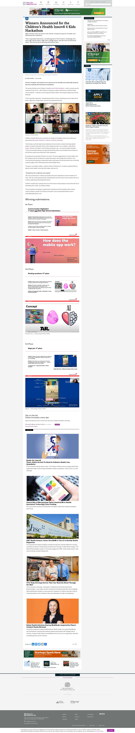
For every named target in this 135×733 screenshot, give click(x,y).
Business (41, 4)
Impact (63, 4)
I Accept (111, 730)
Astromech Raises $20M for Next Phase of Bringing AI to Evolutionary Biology (97, 32)
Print (76, 644)
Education (56, 4)
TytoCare (47, 140)
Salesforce (42, 140)
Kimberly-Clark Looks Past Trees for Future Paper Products (97, 29)
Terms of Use (92, 725)
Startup (78, 4)
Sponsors (97, 2)
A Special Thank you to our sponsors (67, 674)
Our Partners (90, 716)
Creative (48, 4)
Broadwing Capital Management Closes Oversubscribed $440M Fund (96, 36)
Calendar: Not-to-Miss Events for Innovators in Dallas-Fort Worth (97, 21)
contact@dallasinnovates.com (30, 721)
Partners (103, 2)
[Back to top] (129, 723)
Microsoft (35, 140)
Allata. (61, 140)
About (92, 2)
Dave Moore (30, 78)
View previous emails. (31, 426)
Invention (70, 4)
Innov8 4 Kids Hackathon (57, 88)
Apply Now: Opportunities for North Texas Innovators (97, 25)
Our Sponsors (90, 714)
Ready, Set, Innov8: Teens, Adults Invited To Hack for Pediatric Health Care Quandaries (48, 462)
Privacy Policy (102, 725)
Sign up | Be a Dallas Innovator (78, 725)
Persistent (54, 140)
